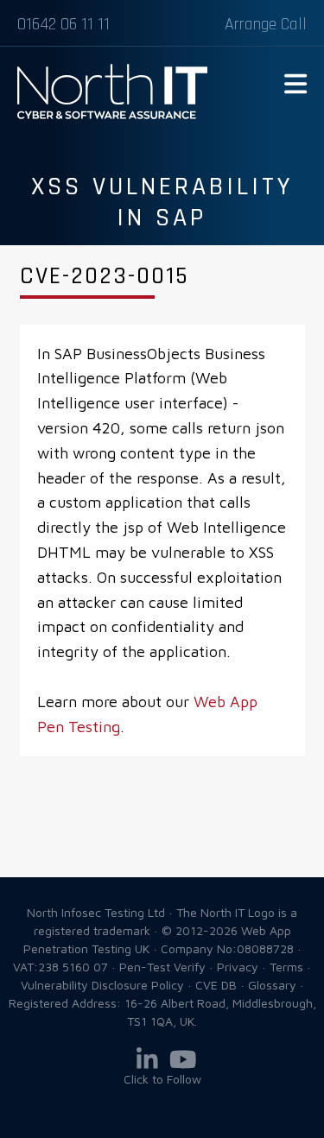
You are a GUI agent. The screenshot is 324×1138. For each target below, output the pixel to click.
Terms (286, 966)
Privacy (237, 966)
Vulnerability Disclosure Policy (102, 984)
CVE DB (216, 984)
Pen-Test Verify (162, 966)
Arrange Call (266, 24)
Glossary (272, 984)
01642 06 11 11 (63, 24)
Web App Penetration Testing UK (112, 116)
